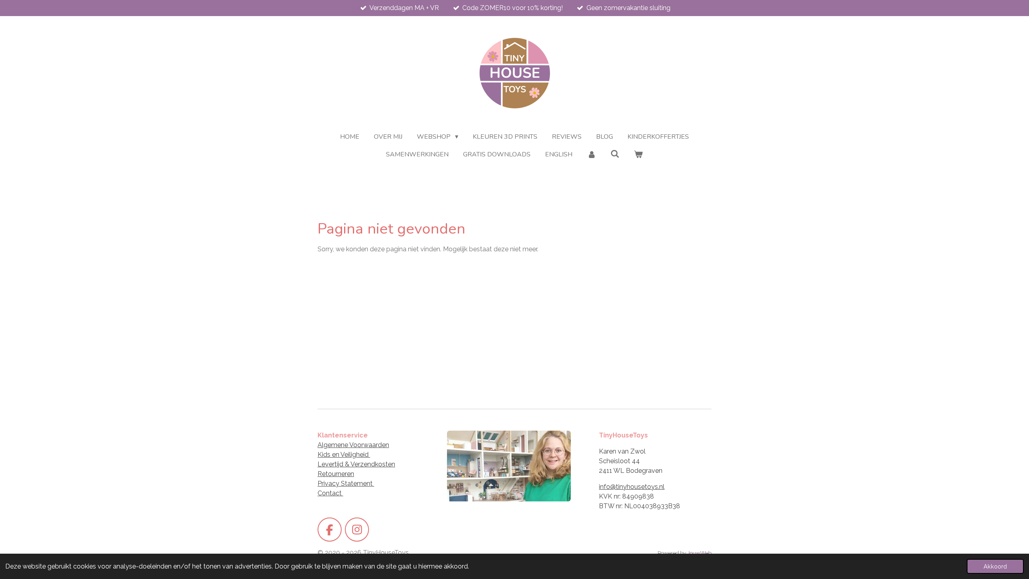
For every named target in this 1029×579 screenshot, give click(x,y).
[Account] (591, 154)
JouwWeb (699, 553)
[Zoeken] (615, 154)
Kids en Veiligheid (344, 454)
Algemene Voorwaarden (353, 445)
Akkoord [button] (995, 566)
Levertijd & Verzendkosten (356, 464)
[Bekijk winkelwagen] (638, 154)
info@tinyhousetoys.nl (631, 487)
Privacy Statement (346, 483)
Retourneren (336, 474)
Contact (330, 493)
